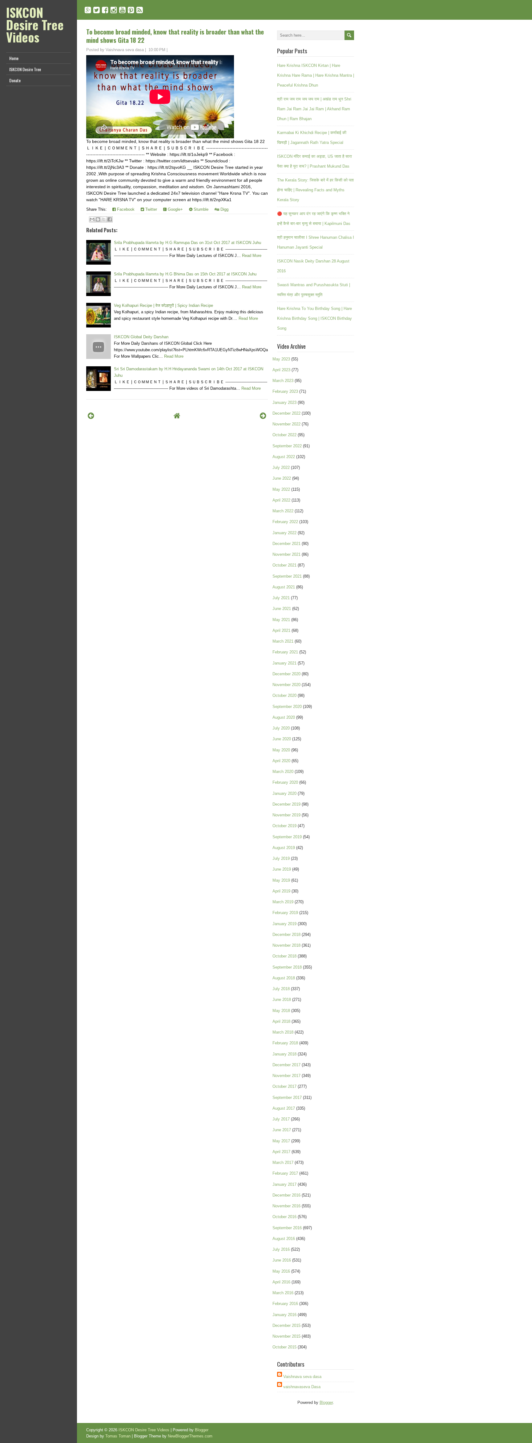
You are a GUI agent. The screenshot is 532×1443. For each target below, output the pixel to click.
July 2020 (281, 728)
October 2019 (284, 825)
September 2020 (287, 706)
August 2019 (283, 847)
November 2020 (286, 684)
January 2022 (284, 532)
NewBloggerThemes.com (190, 1436)
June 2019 (281, 869)
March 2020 (282, 771)
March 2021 (282, 641)
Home (13, 58)
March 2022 (282, 511)
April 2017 (281, 1151)
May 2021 (281, 619)
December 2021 (286, 543)
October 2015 (284, 1347)
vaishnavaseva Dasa (301, 1386)
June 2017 (281, 1130)
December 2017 (286, 1065)
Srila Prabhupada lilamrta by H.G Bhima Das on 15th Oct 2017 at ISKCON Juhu (185, 274)
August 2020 (283, 717)
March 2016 (282, 1293)
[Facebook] (105, 10)
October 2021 (284, 565)
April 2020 (281, 760)
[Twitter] (96, 10)
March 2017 (282, 1162)
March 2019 (282, 902)
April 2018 (281, 1021)
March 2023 (282, 380)
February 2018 (285, 1043)
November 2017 (286, 1075)
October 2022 (284, 435)
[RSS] (139, 10)
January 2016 (284, 1314)
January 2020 (284, 793)
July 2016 (281, 1249)
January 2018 (284, 1054)
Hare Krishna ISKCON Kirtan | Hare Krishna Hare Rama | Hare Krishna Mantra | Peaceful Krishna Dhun (315, 75)
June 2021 (281, 608)
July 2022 (281, 467)
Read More (251, 255)
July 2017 (281, 1119)
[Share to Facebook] (110, 219)
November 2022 (286, 424)
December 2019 (286, 804)
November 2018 (286, 945)
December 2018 (286, 934)
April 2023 (281, 370)
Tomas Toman (118, 1436)
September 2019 (287, 837)
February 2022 (285, 521)
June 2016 (281, 1260)
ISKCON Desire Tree (25, 69)
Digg (223, 209)
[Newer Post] (91, 416)
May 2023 (281, 359)
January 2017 (284, 1184)
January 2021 (284, 663)
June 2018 (281, 999)
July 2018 (281, 988)
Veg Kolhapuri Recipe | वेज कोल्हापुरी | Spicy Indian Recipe (163, 305)
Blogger (326, 1402)
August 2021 (283, 587)
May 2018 (281, 1010)
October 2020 (284, 695)
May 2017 (281, 1141)
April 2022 (281, 500)
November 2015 (286, 1336)
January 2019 (284, 923)
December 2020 (286, 674)
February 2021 (285, 652)
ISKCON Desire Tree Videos (35, 24)
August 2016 (283, 1238)
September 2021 (287, 576)
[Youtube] (122, 10)
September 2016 (287, 1228)
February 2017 (285, 1173)
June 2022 (281, 478)
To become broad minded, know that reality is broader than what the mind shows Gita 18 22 (175, 36)
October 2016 (284, 1216)
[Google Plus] (88, 10)
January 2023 (284, 402)
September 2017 (287, 1097)
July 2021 (281, 597)
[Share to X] (104, 219)
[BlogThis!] (98, 219)
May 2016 (281, 1271)
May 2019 (281, 880)
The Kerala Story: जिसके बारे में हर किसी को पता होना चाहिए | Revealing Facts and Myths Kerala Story (315, 190)
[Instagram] (114, 10)
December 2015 (286, 1325)
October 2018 (284, 956)
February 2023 (285, 391)
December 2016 (286, 1195)
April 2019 (281, 891)
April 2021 (281, 630)
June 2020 (281, 739)
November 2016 (286, 1206)
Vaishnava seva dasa (302, 1376)
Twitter (150, 209)
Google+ (175, 209)
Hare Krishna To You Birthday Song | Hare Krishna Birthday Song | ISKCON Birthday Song (314, 318)
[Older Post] (263, 416)
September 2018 (287, 967)
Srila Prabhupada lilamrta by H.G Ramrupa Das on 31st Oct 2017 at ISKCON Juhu (187, 242)
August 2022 (283, 456)
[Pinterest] (131, 10)
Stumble (200, 209)
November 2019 (286, 815)
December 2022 (286, 413)
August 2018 (283, 978)
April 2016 (281, 1282)
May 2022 (281, 489)
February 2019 (285, 912)
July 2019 (281, 858)
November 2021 (286, 554)
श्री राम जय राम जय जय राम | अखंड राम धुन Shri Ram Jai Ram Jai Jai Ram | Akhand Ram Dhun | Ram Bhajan (314, 109)
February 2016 (285, 1303)
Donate (15, 80)
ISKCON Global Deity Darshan (141, 337)
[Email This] (92, 219)
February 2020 (285, 782)
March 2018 (282, 1032)
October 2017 (284, 1086)
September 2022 (287, 446)
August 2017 (283, 1108)
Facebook (125, 209)
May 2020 (281, 750)
